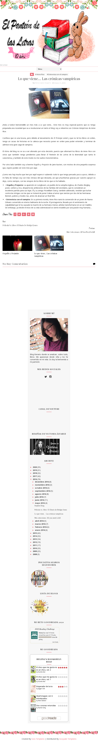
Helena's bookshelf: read (49, 660)
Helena (41, 633)
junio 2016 (40, 500)
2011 (35, 545)
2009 (35, 551)
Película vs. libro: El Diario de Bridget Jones (50, 510)
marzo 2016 (40, 524)
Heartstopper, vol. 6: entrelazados (44, 697)
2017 (35, 476)
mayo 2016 (40, 503)
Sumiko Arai (41, 672)
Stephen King (39, 506)
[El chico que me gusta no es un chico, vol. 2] (33, 669)
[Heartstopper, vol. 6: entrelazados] (33, 698)
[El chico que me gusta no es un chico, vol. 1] (33, 679)
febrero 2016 (41, 527)
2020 (35, 467)
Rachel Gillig (42, 708)
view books (55, 642)
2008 (35, 554)
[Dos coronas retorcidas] (33, 708)
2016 (35, 479)
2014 (35, 536)
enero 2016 (40, 530)
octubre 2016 (41, 488)
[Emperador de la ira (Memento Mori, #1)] (33, 689)
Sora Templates (38, 739)
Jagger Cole (41, 688)
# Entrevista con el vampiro (57, 74)
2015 (35, 533)
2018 (35, 473)
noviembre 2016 (42, 485)
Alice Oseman (42, 700)
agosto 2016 (41, 494)
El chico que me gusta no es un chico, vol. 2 (46, 668)
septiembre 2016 (43, 491)
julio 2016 (39, 497)
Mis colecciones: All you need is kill (47, 518)
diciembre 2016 (42, 482)
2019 (35, 470)
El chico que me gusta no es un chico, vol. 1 (46, 678)
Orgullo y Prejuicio (11, 253)
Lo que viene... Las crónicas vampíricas (45, 254)
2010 (35, 548)
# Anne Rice (39, 74)
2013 (35, 539)
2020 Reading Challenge (45, 629)
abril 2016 (39, 521)
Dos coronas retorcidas (46, 705)
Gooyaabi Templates (67, 739)
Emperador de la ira (44, 686)
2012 (35, 542)
